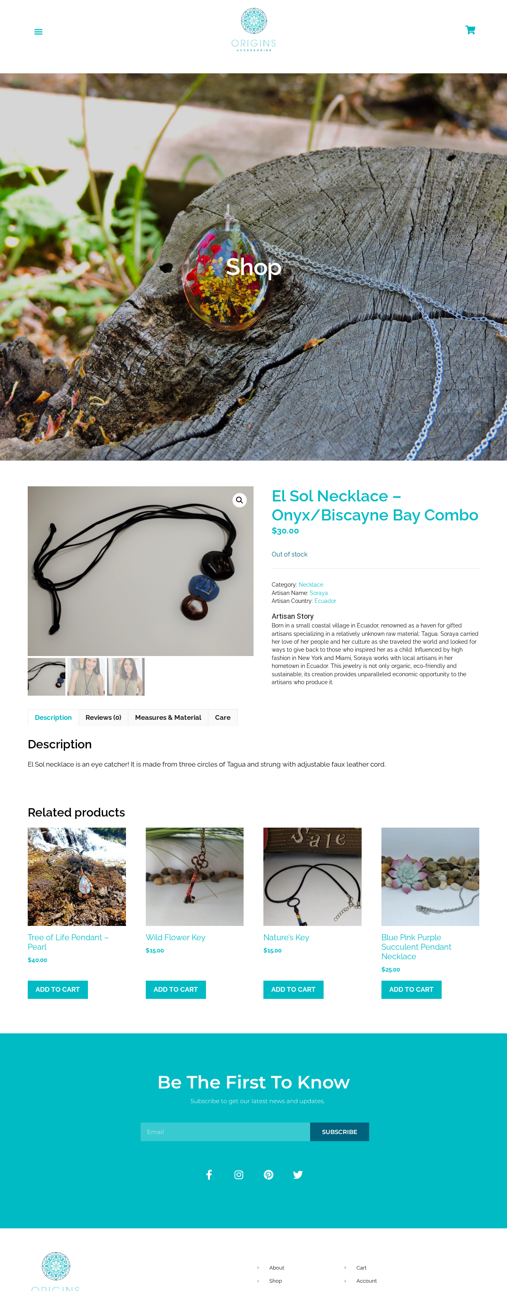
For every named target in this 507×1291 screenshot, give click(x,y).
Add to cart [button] (58, 989)
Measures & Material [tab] (168, 717)
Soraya (319, 593)
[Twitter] (298, 1175)
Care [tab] (223, 717)
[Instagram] (239, 1175)
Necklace (311, 584)
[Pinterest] (268, 1175)
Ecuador (325, 601)
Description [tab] (53, 717)
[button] (38, 31)
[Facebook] (209, 1175)
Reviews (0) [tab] (103, 717)
